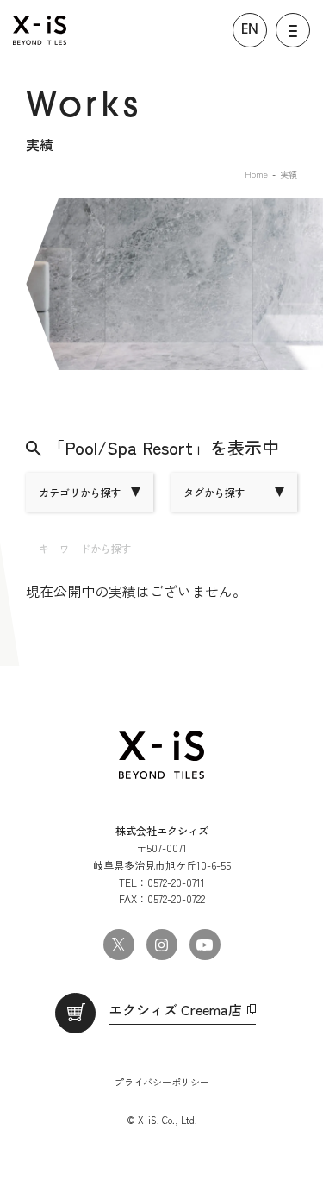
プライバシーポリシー (162, 1082)
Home (256, 173)
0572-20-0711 (176, 882)
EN (249, 30)
